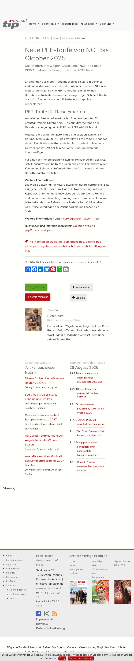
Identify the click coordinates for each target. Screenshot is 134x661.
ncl (32, 241)
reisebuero (78, 38)
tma (76, 567)
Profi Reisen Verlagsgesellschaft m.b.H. (96, 651)
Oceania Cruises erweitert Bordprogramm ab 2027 (91, 466)
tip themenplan (18, 593)
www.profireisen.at (48, 588)
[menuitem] (14, 24)
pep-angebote (42, 246)
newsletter (87, 23)
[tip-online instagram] (48, 615)
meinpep (46, 230)
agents (90, 241)
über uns (105, 23)
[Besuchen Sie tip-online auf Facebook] (40, 615)
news (32, 23)
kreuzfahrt (60, 246)
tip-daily (10, 572)
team (12, 598)
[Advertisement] (67, 6)
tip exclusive (122, 563)
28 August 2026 (87, 365)
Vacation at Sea (83, 226)
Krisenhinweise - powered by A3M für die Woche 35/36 (90, 408)
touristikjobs (70, 23)
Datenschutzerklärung (81, 658)
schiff (65, 38)
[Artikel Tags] (26, 242)
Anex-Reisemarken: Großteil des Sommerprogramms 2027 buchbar (44, 461)
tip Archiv (11, 581)
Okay (62, 658)
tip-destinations (14, 559)
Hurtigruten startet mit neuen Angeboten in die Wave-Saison (44, 440)
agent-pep (77, 241)
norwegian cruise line (48, 241)
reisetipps (99, 569)
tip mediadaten (18, 589)
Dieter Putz (55, 316)
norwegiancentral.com (77, 218)
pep (66, 241)
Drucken (80, 297)
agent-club (49, 23)
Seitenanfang (82, 287)
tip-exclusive (13, 576)
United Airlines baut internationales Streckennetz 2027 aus (89, 377)
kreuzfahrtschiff (87, 246)
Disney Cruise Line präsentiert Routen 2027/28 (87, 393)
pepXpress (32, 230)
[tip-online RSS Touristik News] (55, 615)
